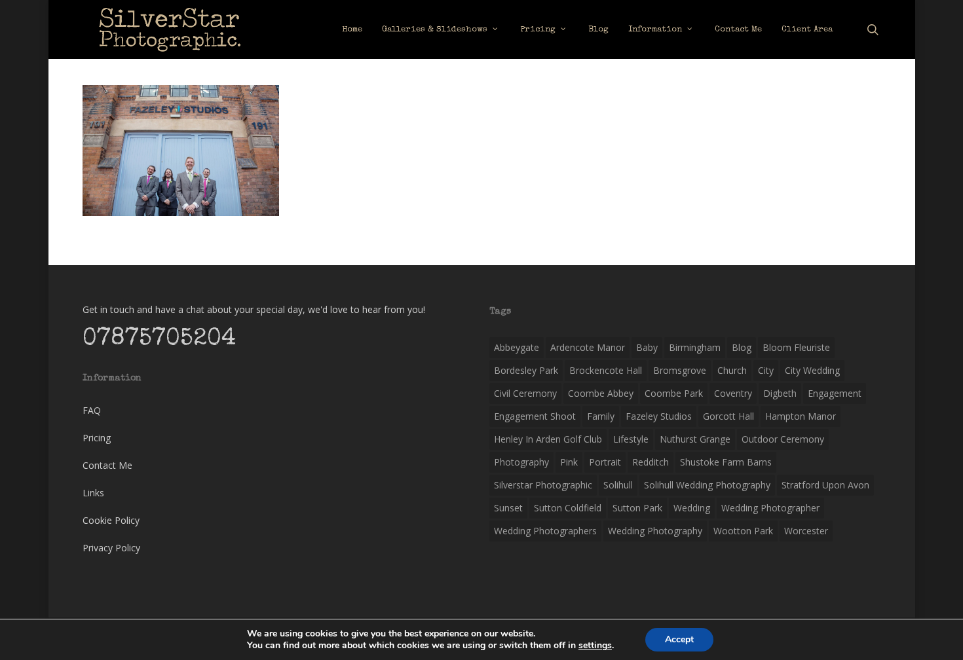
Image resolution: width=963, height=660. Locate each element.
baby (647, 347)
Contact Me (107, 465)
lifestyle (631, 439)
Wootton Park (743, 530)
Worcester (806, 530)
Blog (741, 347)
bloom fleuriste (796, 347)
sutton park (637, 508)
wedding (691, 508)
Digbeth (780, 393)
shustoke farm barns (726, 462)
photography (521, 462)
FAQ (92, 410)
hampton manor (800, 416)
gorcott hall (728, 416)
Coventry (733, 393)
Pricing (97, 437)
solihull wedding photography (707, 485)
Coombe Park (674, 393)
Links (93, 492)
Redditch (650, 462)
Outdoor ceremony (783, 439)
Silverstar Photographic (543, 485)
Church (732, 370)
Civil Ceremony (525, 393)
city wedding (812, 370)
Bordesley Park (526, 370)
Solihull (618, 485)
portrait (605, 462)
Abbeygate (516, 347)
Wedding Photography (655, 530)
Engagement (834, 393)
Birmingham (695, 347)
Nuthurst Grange (695, 439)
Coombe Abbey (600, 393)
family (600, 416)
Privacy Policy (111, 547)
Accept (679, 639)
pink (569, 462)
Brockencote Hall (605, 370)
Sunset (508, 508)
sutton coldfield (567, 508)
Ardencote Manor (587, 347)
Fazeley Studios (659, 416)
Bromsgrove (679, 370)
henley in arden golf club (548, 439)
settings (595, 645)
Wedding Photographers (545, 530)
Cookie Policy (111, 520)
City (766, 370)
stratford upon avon (825, 485)
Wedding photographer (770, 508)
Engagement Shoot (535, 416)
